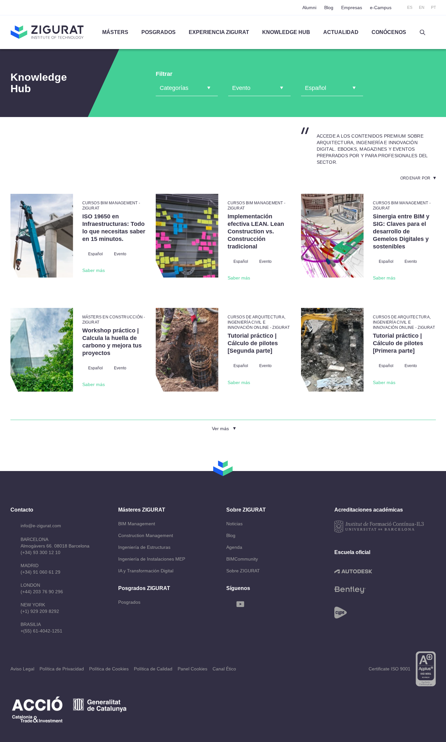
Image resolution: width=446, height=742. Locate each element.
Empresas (351, 7)
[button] (422, 32)
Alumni (309, 7)
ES (409, 7)
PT (433, 7)
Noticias (234, 523)
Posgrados (158, 32)
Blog (328, 7)
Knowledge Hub (286, 32)
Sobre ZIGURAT (243, 570)
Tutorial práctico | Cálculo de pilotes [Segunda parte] (253, 343)
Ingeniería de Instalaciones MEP (151, 559)
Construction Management (145, 535)
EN (421, 7)
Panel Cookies (192, 668)
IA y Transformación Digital (145, 570)
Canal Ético (224, 668)
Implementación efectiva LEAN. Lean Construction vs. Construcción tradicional (256, 231)
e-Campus (380, 7)
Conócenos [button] (389, 32)
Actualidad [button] (340, 32)
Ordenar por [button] (415, 178)
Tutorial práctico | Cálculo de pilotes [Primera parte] (398, 343)
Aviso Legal (22, 668)
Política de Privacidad (62, 668)
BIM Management (136, 523)
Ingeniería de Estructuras (144, 547)
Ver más (220, 428)
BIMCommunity (242, 559)
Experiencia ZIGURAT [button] (219, 32)
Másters (115, 32)
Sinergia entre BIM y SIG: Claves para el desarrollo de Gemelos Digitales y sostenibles (401, 231)
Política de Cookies (109, 668)
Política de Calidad (153, 668)
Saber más (93, 270)
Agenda (234, 547)
